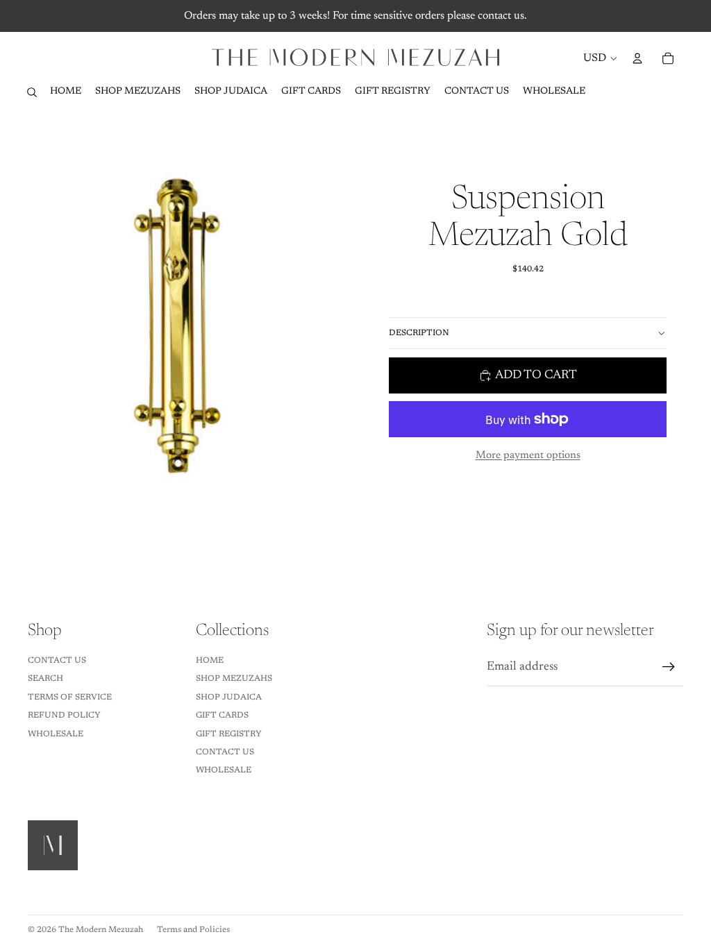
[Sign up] (668, 667)
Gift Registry (229, 734)
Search (45, 679)
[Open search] (32, 92)
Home (210, 661)
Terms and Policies (193, 930)
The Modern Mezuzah (100, 930)
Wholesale (55, 734)
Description (419, 333)
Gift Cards (222, 715)
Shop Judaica (229, 697)
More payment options (528, 455)
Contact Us (57, 661)
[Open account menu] (637, 58)
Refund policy (64, 715)
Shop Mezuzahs (234, 679)
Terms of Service (70, 697)
